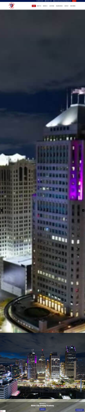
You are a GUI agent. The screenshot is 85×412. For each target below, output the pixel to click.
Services (45, 5)
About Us (39, 5)
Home (34, 5)
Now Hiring (72, 5)
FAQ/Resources (59, 5)
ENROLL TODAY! (42, 409)
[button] (83, 210)
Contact (66, 5)
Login (74, 0)
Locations (51, 5)
